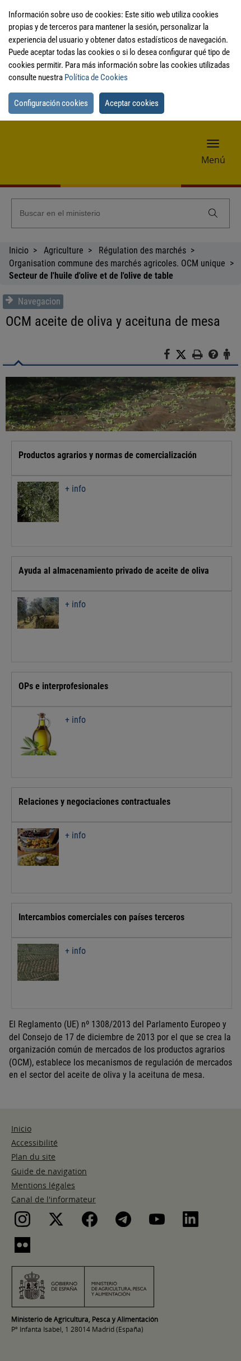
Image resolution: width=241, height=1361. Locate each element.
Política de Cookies (96, 77)
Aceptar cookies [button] (132, 103)
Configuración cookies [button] (51, 103)
